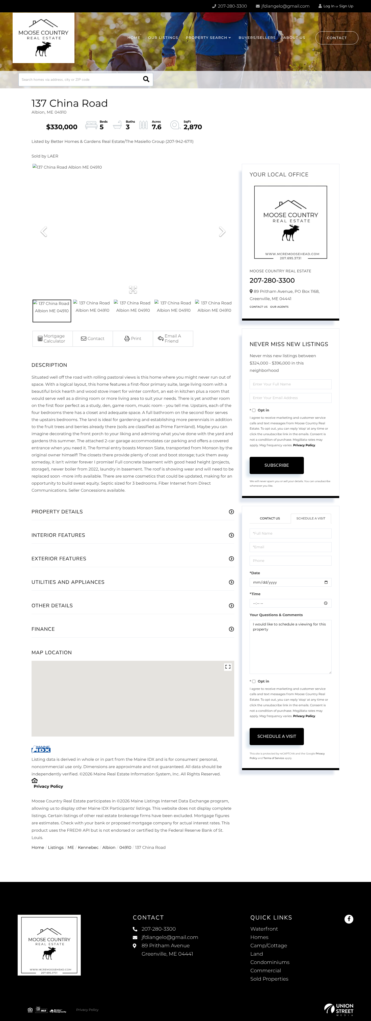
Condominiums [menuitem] (269, 962)
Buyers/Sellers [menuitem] (257, 37)
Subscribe (276, 465)
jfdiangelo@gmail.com (285, 6)
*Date (255, 573)
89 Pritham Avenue (167, 950)
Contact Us (259, 306)
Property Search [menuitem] (206, 37)
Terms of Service (273, 758)
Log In (329, 6)
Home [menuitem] (134, 37)
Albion (109, 847)
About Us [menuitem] (294, 37)
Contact (337, 38)
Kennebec (88, 847)
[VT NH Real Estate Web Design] (338, 1010)
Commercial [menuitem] (265, 971)
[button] (146, 79)
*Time (255, 594)
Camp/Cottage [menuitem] (268, 946)
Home (38, 847)
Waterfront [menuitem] (264, 929)
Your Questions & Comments (276, 615)
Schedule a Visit (311, 518)
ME (71, 847)
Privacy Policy (48, 786)
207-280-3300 (232, 6)
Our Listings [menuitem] (163, 37)
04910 (125, 847)
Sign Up (346, 6)
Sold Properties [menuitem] (269, 979)
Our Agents (279, 306)
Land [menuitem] (256, 954)
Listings (56, 847)
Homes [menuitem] (259, 937)
